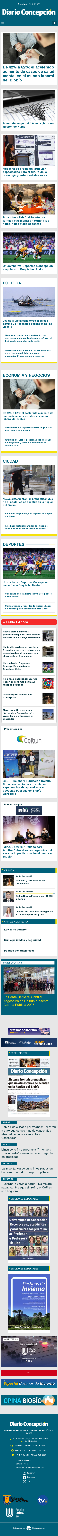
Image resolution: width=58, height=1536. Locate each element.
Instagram (31, 1473)
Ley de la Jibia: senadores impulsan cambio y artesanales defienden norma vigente (27, 323)
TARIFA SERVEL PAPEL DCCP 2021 (31, 1455)
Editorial (8, 1164)
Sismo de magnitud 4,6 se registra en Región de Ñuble (28, 125)
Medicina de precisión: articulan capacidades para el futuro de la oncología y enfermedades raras (25, 172)
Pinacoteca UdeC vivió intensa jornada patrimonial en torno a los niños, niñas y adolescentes (26, 221)
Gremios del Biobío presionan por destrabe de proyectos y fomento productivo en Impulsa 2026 (28, 443)
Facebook (31, 1477)
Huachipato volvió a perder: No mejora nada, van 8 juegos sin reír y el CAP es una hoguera (26, 1187)
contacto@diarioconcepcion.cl (31, 1446)
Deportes (8, 1179)
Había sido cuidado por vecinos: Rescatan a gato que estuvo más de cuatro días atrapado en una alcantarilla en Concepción (21, 651)
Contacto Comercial (23, 1460)
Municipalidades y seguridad (22, 939)
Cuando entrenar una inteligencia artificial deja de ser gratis (34, 913)
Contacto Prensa (22, 1464)
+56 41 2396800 (30, 1441)
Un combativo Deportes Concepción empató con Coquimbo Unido (16, 666)
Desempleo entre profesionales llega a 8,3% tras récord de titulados (28, 429)
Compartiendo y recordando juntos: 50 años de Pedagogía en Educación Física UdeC (28, 607)
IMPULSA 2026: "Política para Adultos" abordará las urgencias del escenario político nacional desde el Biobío (27, 851)
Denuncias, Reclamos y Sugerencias (30, 1467)
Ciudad (6, 1122)
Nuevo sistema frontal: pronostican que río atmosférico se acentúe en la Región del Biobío (22, 634)
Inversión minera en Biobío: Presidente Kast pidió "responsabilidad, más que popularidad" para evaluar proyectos (28, 353)
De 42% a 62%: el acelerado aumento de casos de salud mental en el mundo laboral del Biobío (28, 73)
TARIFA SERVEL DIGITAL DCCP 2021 (31, 1450)
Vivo (29, 1372)
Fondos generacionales (19, 950)
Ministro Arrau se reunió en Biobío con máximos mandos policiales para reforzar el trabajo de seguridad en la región (28, 338)
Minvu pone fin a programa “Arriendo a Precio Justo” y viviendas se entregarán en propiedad (18, 714)
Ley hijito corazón (15, 929)
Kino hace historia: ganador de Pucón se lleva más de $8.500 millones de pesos (20, 682)
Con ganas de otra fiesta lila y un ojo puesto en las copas (28, 595)
